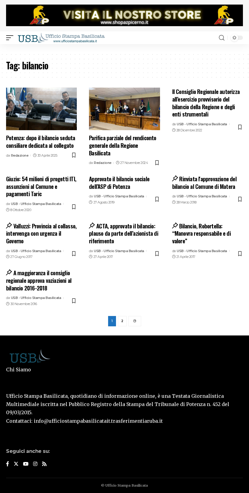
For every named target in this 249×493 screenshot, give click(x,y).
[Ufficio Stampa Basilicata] (61, 37)
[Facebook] (7, 464)
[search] (221, 38)
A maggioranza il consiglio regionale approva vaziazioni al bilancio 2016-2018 (38, 280)
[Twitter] (16, 464)
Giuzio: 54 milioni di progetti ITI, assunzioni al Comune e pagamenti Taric (41, 186)
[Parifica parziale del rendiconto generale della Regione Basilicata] (124, 109)
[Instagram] (35, 464)
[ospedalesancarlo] (124, 48)
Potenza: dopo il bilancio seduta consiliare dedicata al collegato (40, 141)
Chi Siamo (18, 369)
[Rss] (44, 464)
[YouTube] (26, 464)
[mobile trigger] (11, 37)
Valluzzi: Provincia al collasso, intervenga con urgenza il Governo (41, 233)
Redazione (20, 155)
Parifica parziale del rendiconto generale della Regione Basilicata (122, 145)
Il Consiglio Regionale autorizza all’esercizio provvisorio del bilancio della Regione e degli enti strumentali (206, 102)
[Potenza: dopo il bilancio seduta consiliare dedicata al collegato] (41, 109)
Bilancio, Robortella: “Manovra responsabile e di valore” (201, 233)
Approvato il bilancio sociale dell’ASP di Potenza (119, 182)
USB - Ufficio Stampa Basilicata (202, 124)
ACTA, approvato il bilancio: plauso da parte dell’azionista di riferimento (123, 233)
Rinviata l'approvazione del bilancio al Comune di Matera (204, 182)
